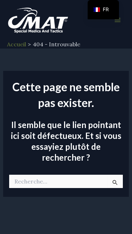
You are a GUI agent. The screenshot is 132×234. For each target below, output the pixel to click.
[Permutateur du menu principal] (117, 20)
